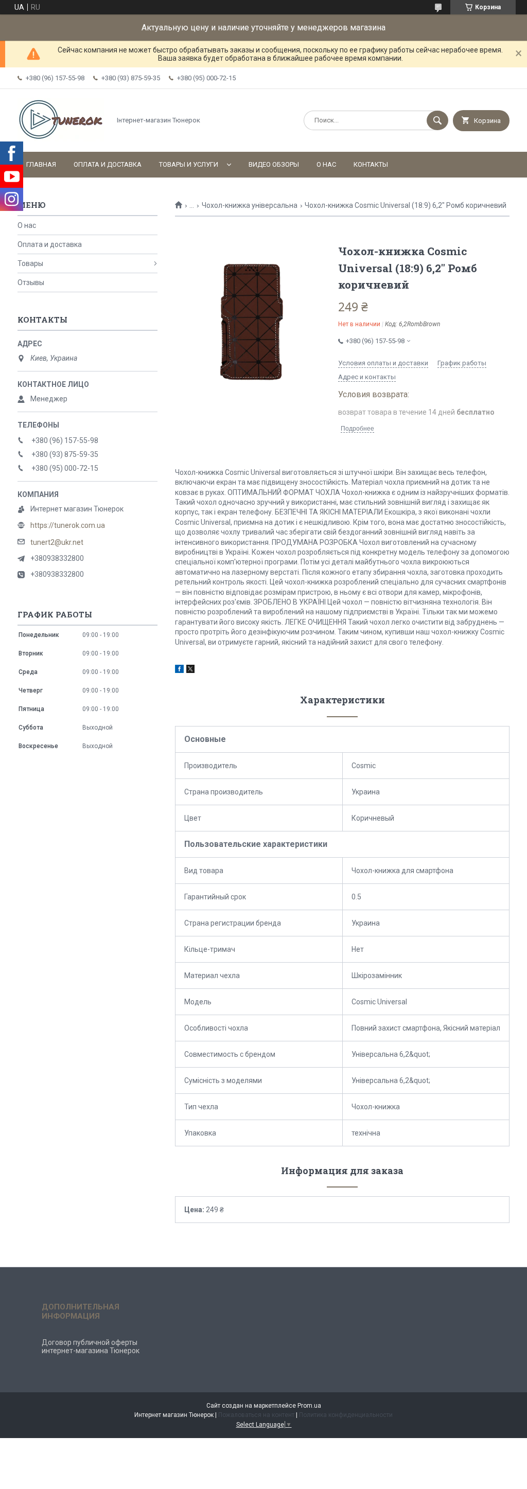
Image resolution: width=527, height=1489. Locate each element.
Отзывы (30, 282)
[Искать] (437, 120)
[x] (190, 670)
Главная (41, 164)
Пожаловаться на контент (256, 1415)
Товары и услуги (188, 164)
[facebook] (179, 670)
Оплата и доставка (108, 164)
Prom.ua (309, 1405)
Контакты (371, 164)
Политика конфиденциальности (346, 1415)
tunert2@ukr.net (56, 542)
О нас (326, 164)
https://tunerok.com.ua (67, 525)
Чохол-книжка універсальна (249, 205)
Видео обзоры (274, 164)
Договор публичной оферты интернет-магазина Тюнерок (90, 1346)
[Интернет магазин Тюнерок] (61, 139)
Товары (30, 263)
